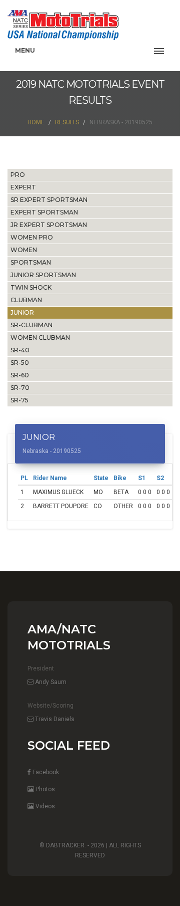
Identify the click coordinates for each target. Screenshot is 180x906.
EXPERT (23, 187)
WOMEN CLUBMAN (40, 337)
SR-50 (19, 362)
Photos (44, 789)
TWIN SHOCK (31, 287)
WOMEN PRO (31, 237)
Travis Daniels (54, 719)
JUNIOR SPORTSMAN (43, 275)
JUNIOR (22, 312)
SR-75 (19, 400)
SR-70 (20, 387)
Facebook (45, 772)
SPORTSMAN (30, 262)
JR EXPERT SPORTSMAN (48, 225)
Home (36, 122)
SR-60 (19, 375)
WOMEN (23, 250)
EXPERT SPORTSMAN (44, 212)
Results (67, 122)
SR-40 (20, 350)
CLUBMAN (26, 300)
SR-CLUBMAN (31, 325)
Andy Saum (50, 682)
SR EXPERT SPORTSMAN (49, 199)
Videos (44, 806)
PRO (17, 174)
